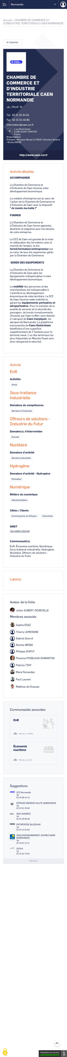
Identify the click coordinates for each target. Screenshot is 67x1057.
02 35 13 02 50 (23, 830)
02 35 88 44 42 (23, 798)
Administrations (19, 500)
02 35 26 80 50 (23, 819)
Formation (16, 479)
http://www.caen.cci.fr (34, 155)
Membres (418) (25, 760)
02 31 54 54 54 (20, 115)
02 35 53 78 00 (23, 808)
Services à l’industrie (22, 411)
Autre (14, 385)
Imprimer (13, 42)
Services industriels (21, 458)
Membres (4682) (26, 734)
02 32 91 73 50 (22, 854)
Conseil (15, 437)
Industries (47, 516)
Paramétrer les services (49, 1052)
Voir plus (33, 861)
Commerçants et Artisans (24, 516)
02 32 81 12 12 (22, 843)
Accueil (7, 20)
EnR (16, 720)
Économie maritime (20, 748)
